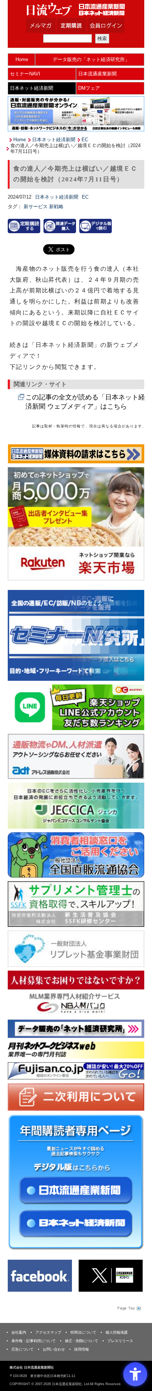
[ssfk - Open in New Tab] (76, 904)
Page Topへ (128, 1308)
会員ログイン (111, 25)
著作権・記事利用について (33, 1341)
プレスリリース (120, 1341)
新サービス (36, 206)
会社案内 (18, 1332)
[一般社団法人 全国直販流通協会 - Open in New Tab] (76, 854)
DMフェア (89, 88)
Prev (18, 636)
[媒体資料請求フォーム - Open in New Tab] (76, 453)
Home (21, 59)
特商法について (83, 1332)
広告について (22, 1349)
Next (133, 636)
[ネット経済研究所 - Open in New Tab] (76, 635)
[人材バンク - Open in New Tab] (76, 993)
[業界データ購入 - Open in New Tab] (60, 225)
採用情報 (81, 1349)
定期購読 (81, 25)
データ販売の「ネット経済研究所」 (91, 59)
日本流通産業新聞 (97, 74)
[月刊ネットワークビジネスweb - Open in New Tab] (76, 1049)
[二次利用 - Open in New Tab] (76, 1096)
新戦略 (56, 206)
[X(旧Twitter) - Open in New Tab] (111, 1275)
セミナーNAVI (25, 74)
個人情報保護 (117, 1332)
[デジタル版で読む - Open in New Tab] (95, 225)
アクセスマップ (48, 1332)
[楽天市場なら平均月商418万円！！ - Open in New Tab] (76, 523)
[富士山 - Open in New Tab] (76, 1070)
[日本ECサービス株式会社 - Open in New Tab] (76, 706)
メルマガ (50, 25)
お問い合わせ (54, 1349)
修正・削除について (81, 1341)
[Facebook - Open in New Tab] (40, 1275)
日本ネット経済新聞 (31, 88)
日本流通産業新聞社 (76, 9)
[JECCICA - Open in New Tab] (76, 805)
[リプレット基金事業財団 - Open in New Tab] (76, 948)
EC (85, 139)
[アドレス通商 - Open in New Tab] (76, 756)
